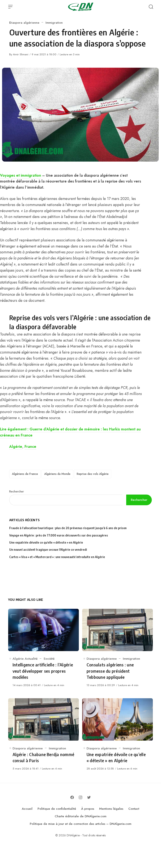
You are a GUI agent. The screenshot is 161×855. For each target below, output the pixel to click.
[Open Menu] (10, 7)
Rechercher (16, 491)
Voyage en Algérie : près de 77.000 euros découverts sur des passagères (58, 535)
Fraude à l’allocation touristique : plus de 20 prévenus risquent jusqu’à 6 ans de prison (68, 528)
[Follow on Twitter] (89, 797)
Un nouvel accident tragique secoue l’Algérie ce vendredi (48, 549)
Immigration (54, 22)
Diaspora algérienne (24, 22)
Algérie (15, 446)
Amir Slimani (20, 54)
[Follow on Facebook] (72, 797)
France (30, 446)
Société (49, 658)
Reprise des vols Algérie (93, 474)
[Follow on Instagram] (80, 797)
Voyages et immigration (20, 175)
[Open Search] (151, 7)
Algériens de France (25, 474)
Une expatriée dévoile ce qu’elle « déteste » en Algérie (46, 542)
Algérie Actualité (25, 658)
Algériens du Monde (57, 474)
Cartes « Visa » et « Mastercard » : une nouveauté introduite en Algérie (57, 557)
